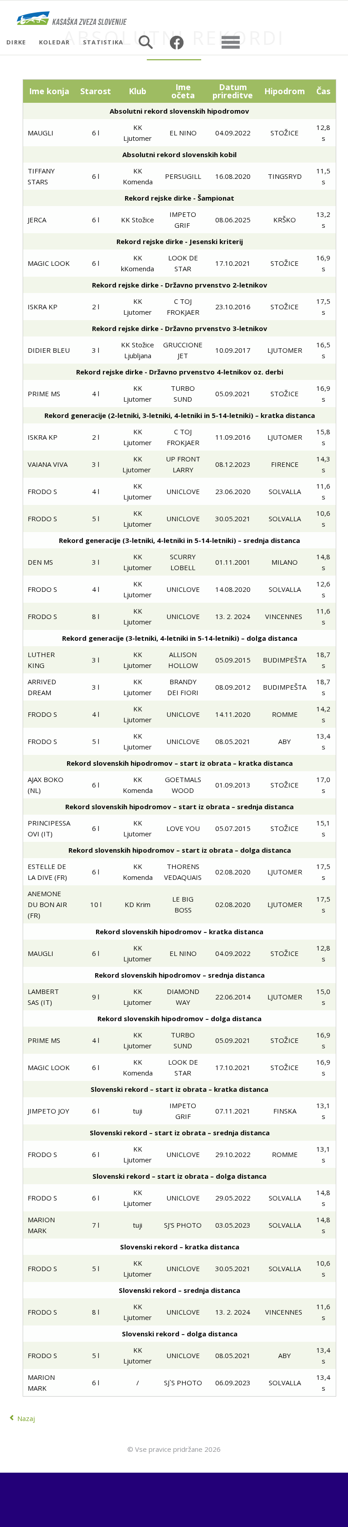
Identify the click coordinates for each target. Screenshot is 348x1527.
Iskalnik (146, 42)
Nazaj (26, 1418)
